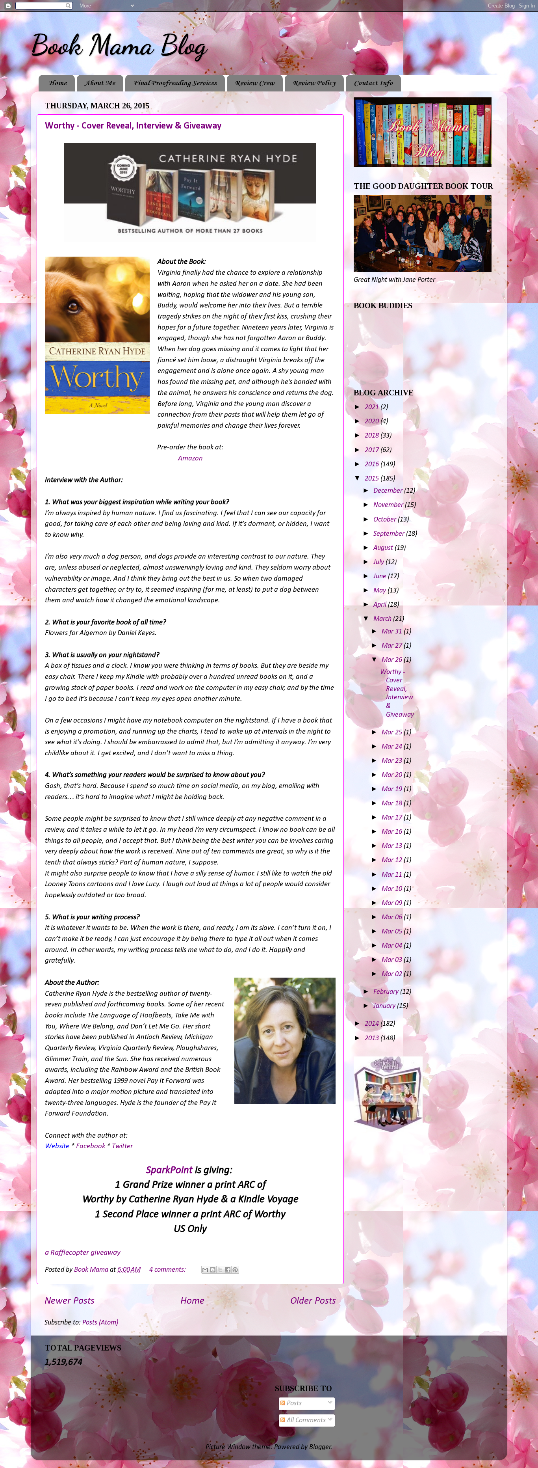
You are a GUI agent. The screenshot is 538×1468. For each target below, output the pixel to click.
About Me (100, 83)
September (389, 534)
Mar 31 (393, 631)
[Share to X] (220, 1270)
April (380, 605)
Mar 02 (393, 974)
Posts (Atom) (100, 1322)
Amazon (190, 458)
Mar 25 (393, 732)
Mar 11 (393, 875)
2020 (372, 421)
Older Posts (313, 1301)
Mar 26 (393, 660)
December (388, 491)
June (380, 576)
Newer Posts (70, 1301)
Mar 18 (393, 803)
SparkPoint (169, 1170)
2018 (372, 436)
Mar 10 (393, 889)
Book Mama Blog (118, 44)
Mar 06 (393, 917)
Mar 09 (393, 903)
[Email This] (205, 1270)
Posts (293, 1403)
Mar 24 (393, 747)
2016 (372, 464)
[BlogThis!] (213, 1270)
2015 (372, 479)
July (379, 562)
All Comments (305, 1420)
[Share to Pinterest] (235, 1270)
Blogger (320, 1447)
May (380, 590)
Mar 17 (393, 818)
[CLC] (388, 1130)
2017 (372, 450)
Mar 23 (393, 761)
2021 (372, 407)
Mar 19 (393, 789)
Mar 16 (393, 832)
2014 (372, 1024)
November (389, 505)
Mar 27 (393, 646)
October (385, 519)
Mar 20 (393, 775)
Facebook (90, 1146)
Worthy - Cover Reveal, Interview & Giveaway (133, 126)
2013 (372, 1038)
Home (57, 83)
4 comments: (168, 1270)
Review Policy (314, 83)
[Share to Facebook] (228, 1270)
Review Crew (255, 83)
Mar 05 (393, 931)
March (383, 619)
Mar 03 (393, 960)
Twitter (122, 1146)
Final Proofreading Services (175, 83)
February (386, 992)
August (384, 548)
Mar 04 (393, 946)
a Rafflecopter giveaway (83, 1253)
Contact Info (373, 83)
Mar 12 (393, 860)
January (385, 1006)
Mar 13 (393, 846)
